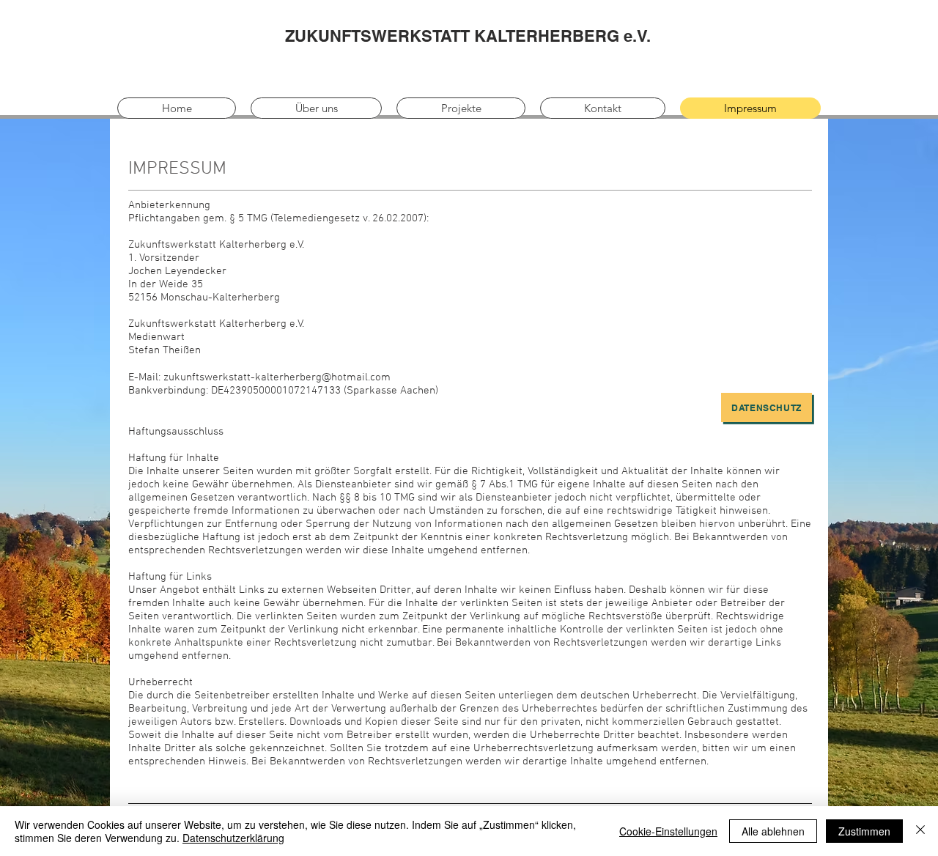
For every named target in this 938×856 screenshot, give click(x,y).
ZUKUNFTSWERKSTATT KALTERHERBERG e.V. (468, 35)
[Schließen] (920, 831)
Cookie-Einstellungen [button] (668, 831)
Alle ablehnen (773, 831)
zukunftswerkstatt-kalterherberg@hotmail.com (277, 377)
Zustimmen (864, 831)
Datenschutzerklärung (233, 837)
